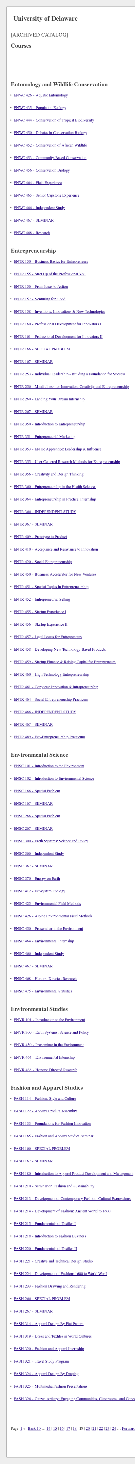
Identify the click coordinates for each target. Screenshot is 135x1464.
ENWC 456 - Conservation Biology (42, 170)
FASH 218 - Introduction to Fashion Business (50, 1235)
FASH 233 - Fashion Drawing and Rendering (50, 1285)
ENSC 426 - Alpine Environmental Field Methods (53, 915)
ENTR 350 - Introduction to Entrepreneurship (49, 423)
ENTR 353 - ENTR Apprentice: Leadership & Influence (57, 448)
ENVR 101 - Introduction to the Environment (49, 1019)
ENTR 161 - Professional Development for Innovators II (58, 336)
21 (94, 1428)
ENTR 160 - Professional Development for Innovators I (57, 323)
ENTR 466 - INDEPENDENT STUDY (45, 711)
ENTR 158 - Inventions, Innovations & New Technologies (59, 311)
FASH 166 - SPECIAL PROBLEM (42, 1148)
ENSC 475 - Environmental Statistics (43, 990)
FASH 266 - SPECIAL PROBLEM (42, 1298)
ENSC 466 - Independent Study (39, 953)
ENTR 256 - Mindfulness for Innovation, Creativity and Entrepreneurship (71, 386)
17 (68, 1428)
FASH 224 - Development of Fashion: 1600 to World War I (60, 1273)
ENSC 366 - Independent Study (39, 853)
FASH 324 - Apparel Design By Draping (46, 1373)
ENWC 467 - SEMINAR (34, 220)
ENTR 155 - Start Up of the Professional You (50, 273)
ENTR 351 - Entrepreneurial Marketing (44, 436)
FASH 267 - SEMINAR (33, 1311)
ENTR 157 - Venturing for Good (40, 298)
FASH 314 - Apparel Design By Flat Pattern (49, 1323)
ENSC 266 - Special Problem (37, 815)
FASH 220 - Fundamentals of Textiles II (45, 1248)
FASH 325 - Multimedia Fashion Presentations (50, 1386)
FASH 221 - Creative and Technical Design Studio (53, 1260)
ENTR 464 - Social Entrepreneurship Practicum (51, 699)
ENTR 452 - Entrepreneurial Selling (42, 599)
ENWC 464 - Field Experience (38, 182)
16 (62, 1428)
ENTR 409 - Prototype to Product (40, 536)
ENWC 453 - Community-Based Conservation (50, 157)
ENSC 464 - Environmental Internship (44, 940)
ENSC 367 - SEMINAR (33, 865)
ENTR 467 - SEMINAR (33, 724)
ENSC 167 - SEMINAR (33, 803)
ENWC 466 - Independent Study (39, 207)
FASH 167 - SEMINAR (33, 1160)
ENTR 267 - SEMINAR (33, 411)
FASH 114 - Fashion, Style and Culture (45, 1098)
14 (48, 1428)
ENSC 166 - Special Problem (37, 790)
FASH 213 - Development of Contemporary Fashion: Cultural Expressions (72, 1198)
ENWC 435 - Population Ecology (40, 107)
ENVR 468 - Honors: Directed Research (45, 1069)
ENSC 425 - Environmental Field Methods (47, 903)
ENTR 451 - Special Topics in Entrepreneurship (51, 586)
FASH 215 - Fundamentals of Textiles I (45, 1223)
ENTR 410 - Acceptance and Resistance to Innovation (56, 549)
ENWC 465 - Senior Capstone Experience (46, 195)
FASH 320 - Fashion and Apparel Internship (49, 1348)
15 (55, 1428)
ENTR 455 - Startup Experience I (40, 611)
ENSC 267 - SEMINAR (33, 828)
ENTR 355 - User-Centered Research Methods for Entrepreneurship (67, 461)
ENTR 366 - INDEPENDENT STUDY (45, 511)
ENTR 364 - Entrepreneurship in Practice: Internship (55, 499)
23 (107, 1428)
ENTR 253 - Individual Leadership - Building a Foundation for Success (69, 373)
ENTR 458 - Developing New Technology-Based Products (60, 649)
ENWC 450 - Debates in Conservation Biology (50, 132)
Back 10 (34, 1428)
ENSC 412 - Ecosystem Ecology (39, 890)
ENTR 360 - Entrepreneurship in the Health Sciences (55, 486)
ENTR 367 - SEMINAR (33, 524)
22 (101, 1428)
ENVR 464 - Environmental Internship (44, 1057)
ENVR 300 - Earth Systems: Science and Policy (51, 1032)
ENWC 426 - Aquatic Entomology (41, 94)
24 (114, 1428)
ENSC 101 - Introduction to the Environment (49, 765)
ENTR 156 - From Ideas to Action (41, 286)
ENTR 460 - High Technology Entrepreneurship (51, 674)
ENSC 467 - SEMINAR (33, 965)
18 (75, 1428)
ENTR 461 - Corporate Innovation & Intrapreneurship (56, 686)
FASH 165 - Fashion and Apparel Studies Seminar (53, 1135)
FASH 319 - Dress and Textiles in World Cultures (53, 1336)
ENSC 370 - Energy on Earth (37, 878)
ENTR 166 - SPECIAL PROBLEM (42, 348)
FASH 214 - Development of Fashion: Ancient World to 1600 (62, 1210)
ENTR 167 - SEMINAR (33, 361)
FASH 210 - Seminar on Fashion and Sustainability (54, 1185)
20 (88, 1428)
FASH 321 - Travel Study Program (41, 1361)
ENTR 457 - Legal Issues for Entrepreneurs (48, 636)
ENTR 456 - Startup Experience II (41, 624)
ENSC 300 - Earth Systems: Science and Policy (51, 840)
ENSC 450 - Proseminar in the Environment (48, 928)
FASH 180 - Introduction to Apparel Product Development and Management (73, 1173)
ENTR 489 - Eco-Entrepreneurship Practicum (49, 736)
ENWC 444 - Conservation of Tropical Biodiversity (54, 119)
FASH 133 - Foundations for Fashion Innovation (52, 1123)
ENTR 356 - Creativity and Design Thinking (49, 473)
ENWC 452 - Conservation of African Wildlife (50, 145)
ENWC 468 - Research (32, 232)
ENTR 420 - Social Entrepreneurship (43, 561)
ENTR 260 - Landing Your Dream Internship (49, 398)
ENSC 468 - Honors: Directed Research (45, 978)
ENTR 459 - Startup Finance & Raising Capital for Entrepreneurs (65, 661)
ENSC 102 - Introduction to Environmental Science (54, 778)
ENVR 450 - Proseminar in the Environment (49, 1044)
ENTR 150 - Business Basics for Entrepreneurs (51, 261)
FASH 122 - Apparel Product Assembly (45, 1110)
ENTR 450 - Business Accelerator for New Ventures (55, 574)
